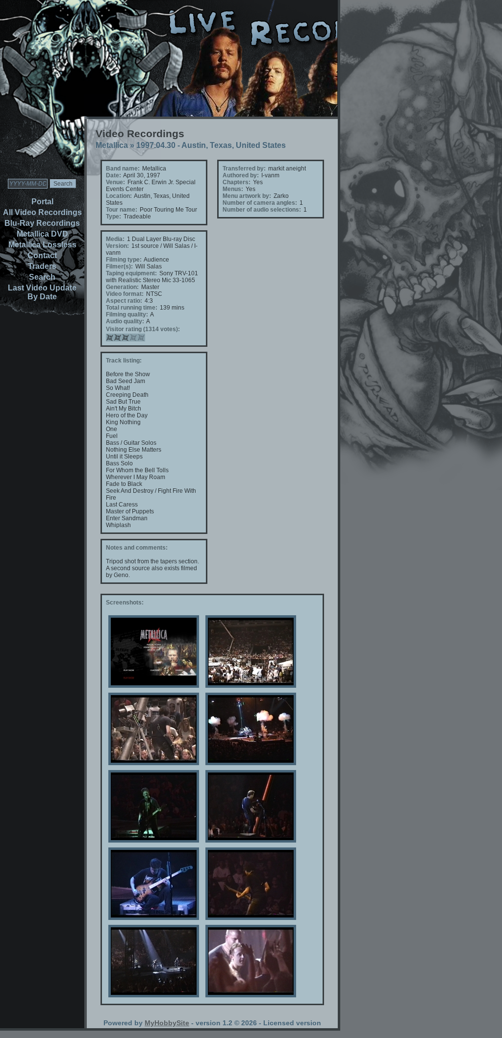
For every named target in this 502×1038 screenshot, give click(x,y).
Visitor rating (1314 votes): (143, 329)
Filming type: (124, 259)
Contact (42, 255)
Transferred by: (244, 168)
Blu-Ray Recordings (42, 223)
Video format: (125, 293)
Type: (113, 216)
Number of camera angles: (260, 202)
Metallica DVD (42, 234)
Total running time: (131, 307)
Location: (119, 196)
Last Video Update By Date (42, 292)
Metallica (112, 145)
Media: (115, 239)
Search (42, 277)
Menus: (233, 189)
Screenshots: (125, 602)
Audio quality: (125, 321)
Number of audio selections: (262, 209)
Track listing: (124, 360)
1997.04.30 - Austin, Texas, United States (211, 145)
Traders (42, 266)
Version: (117, 245)
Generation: (122, 287)
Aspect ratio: (124, 300)
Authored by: (241, 175)
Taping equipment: (131, 273)
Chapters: (237, 182)
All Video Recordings (42, 212)
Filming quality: (127, 314)
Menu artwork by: (247, 196)
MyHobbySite (167, 1023)
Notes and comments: (137, 547)
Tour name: (121, 209)
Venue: (115, 182)
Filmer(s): (119, 266)
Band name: (123, 168)
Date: (113, 175)
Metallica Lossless (42, 245)
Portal (42, 201)
